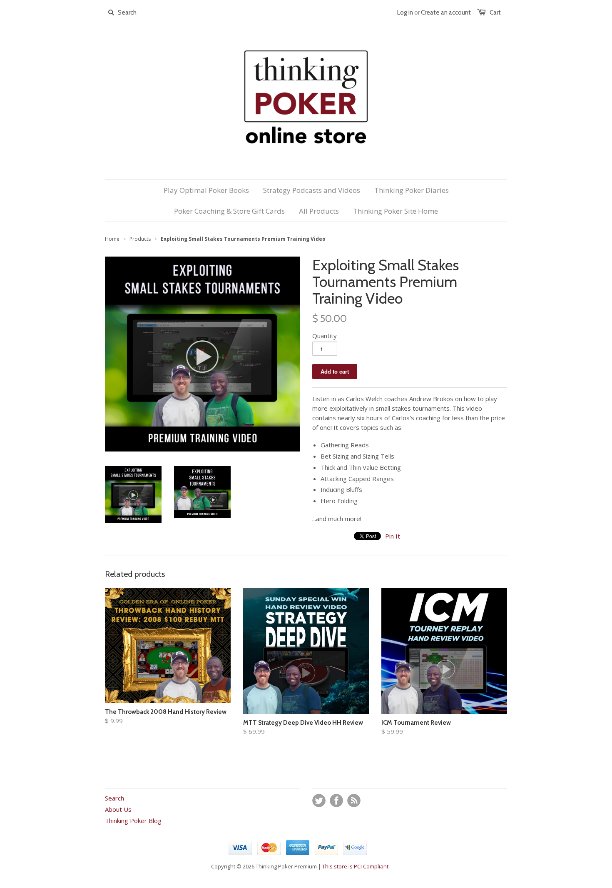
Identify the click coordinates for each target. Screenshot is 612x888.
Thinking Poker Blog (133, 820)
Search (114, 798)
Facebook (336, 800)
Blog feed (354, 800)
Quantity (324, 336)
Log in (405, 12)
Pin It (392, 536)
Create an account (446, 12)
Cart (495, 12)
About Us (118, 809)
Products (140, 238)
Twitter (319, 800)
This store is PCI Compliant (355, 866)
